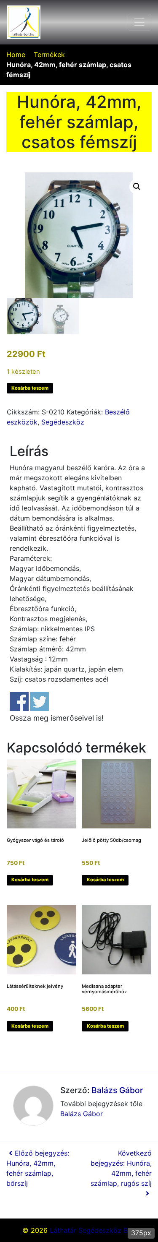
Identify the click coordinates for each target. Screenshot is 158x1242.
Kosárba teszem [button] (29, 880)
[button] (137, 186)
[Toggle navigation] (139, 22)
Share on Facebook (19, 701)
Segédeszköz (62, 422)
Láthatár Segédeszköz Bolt (93, 1230)
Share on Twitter (39, 701)
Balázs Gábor (117, 1090)
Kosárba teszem (29, 388)
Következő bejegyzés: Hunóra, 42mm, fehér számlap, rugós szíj (121, 1168)
